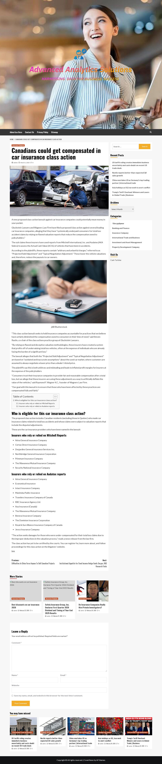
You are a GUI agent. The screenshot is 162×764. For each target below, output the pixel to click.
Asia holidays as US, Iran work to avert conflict (131, 188)
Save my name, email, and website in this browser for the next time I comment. (48, 695)
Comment (17, 643)
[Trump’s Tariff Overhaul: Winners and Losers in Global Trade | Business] (138, 726)
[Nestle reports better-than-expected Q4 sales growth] (52, 726)
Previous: (33, 562)
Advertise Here (16, 132)
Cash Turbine (115, 260)
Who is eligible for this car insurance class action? (36, 400)
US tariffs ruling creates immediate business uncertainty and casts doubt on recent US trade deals (130, 165)
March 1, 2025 (25, 162)
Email (63, 675)
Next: (83, 563)
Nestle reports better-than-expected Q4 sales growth (129, 174)
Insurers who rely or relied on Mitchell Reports (37, 403)
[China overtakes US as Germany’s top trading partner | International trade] (81, 726)
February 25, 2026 (24, 748)
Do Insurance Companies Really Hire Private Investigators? (92, 606)
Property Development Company (125, 247)
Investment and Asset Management (127, 242)
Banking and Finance (120, 228)
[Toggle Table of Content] (54, 397)
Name (15, 675)
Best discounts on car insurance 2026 (25, 606)
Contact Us (29, 132)
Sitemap (54, 132)
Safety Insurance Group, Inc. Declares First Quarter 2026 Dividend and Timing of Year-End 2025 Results (59, 608)
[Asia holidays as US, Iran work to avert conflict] (109, 726)
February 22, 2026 (24, 610)
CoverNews (89, 760)
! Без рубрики (118, 223)
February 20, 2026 (91, 610)
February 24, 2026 (82, 746)
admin (16, 162)
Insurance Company (18, 145)
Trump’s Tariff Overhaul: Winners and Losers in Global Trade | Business (130, 193)
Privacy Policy (42, 132)
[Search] (150, 132)
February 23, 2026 (139, 746)
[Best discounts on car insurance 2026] (26, 590)
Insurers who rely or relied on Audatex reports (37, 406)
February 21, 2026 (57, 616)
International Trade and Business (126, 238)
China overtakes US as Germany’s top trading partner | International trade (130, 181)
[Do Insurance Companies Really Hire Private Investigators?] (93, 590)
